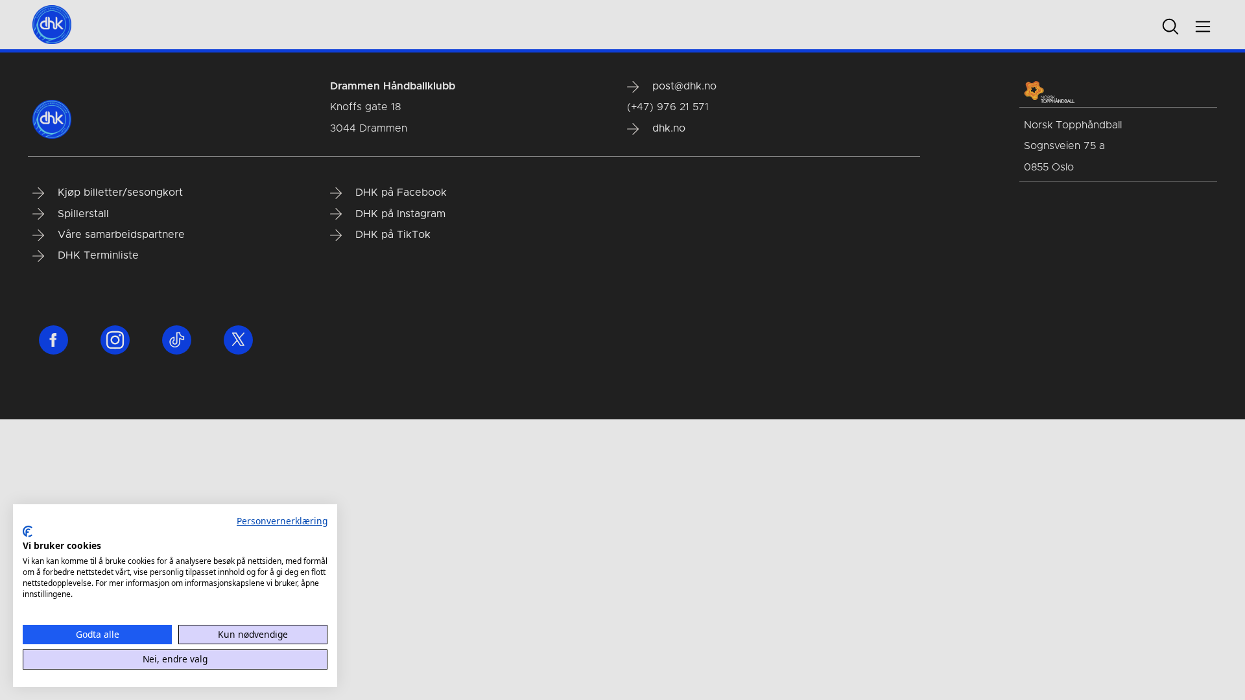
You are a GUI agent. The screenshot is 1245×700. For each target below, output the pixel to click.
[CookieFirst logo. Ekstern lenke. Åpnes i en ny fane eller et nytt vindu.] (27, 531)
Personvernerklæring (282, 521)
